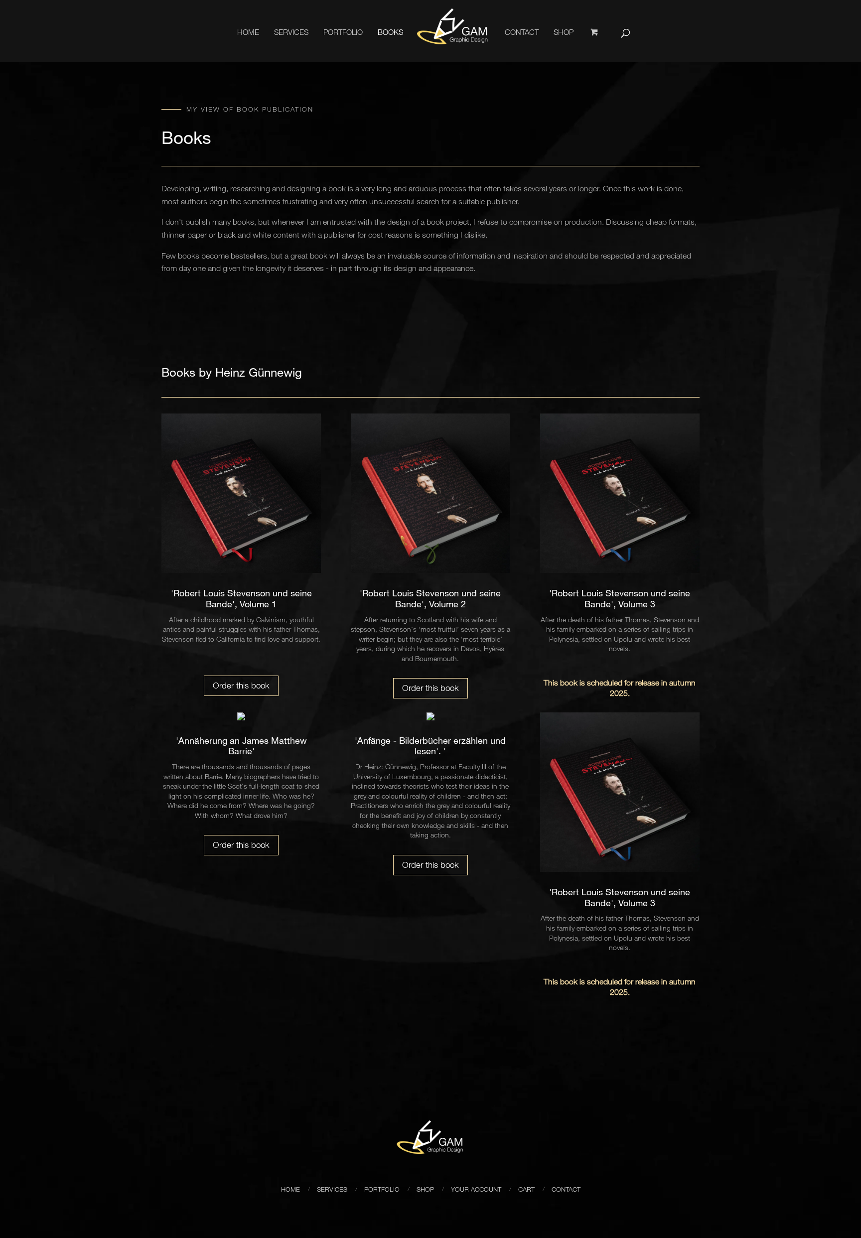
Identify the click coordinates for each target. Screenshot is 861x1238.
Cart (526, 1189)
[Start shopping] (595, 45)
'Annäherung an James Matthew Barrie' (241, 746)
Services (291, 31)
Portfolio (343, 31)
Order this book (241, 685)
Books (390, 31)
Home (248, 31)
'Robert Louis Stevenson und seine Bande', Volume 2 (430, 598)
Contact (522, 31)
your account (476, 1189)
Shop (564, 31)
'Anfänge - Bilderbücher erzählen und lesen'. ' (430, 746)
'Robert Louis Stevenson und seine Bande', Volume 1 (241, 598)
